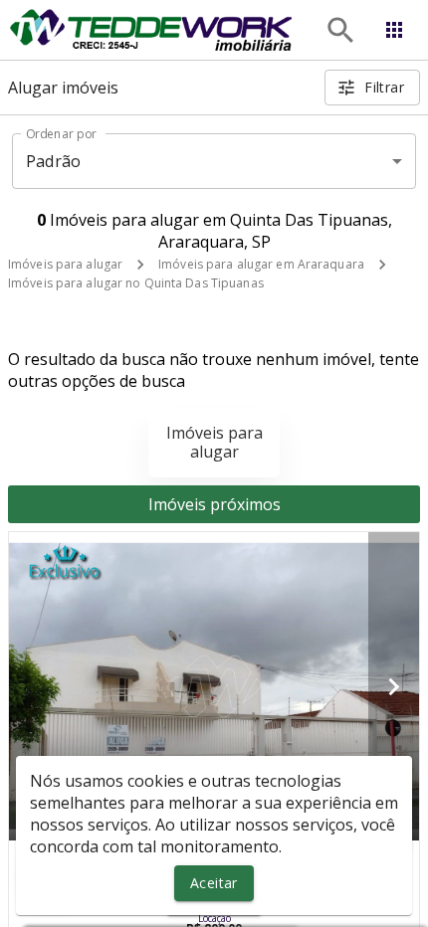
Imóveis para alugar (65, 264)
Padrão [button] (53, 161)
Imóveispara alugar (214, 442)
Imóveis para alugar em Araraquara (261, 264)
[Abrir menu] (394, 30)
